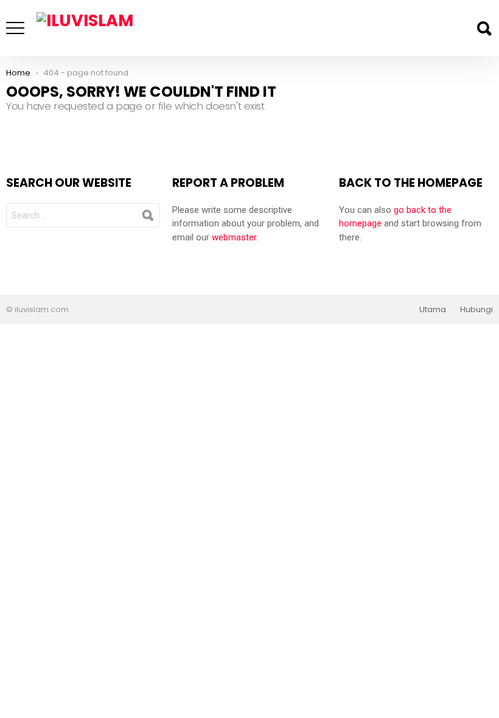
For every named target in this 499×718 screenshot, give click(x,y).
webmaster (234, 237)
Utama (432, 310)
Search (484, 28)
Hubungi (476, 310)
